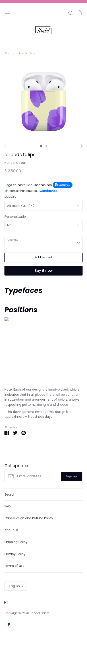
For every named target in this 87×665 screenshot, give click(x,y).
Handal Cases (15, 162)
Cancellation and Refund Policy (28, 518)
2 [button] (46, 146)
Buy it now (44, 270)
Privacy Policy (14, 554)
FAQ (7, 506)
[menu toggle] (7, 13)
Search (9, 494)
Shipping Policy (15, 542)
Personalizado (15, 216)
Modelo (10, 197)
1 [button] (41, 146)
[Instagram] (4, 602)
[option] (43, 101)
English (14, 586)
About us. (11, 530)
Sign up (71, 476)
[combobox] (43, 242)
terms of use (14, 566)
